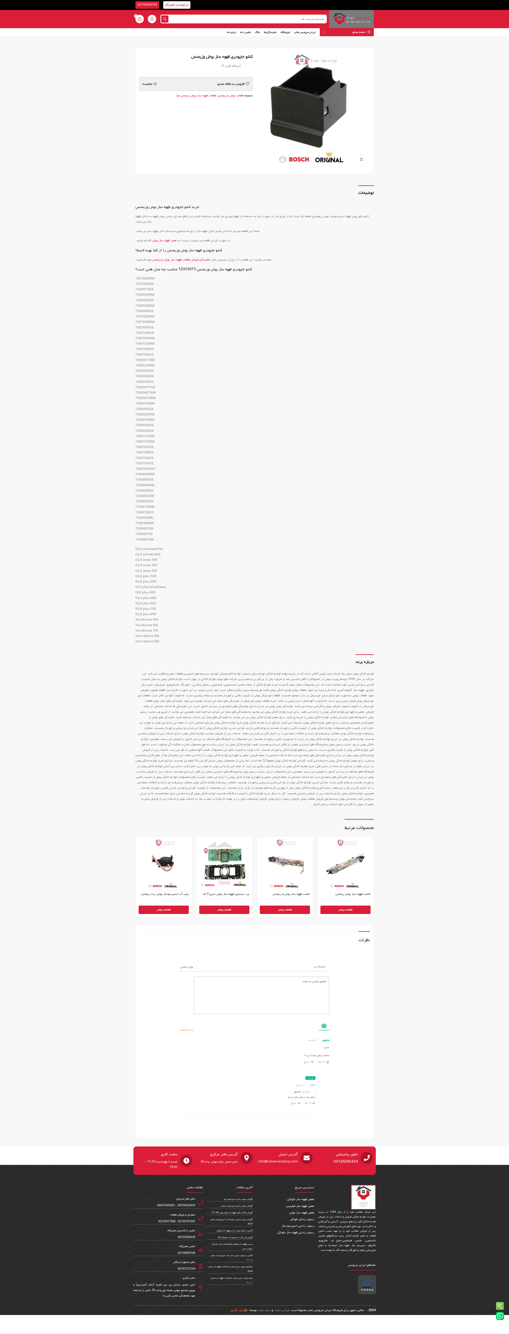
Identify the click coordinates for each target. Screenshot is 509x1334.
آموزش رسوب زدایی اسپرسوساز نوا (238, 1199)
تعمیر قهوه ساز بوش (164, 240)
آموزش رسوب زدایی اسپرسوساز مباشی (237, 1206)
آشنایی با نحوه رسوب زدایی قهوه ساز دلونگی (235, 1230)
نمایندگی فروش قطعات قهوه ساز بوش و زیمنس (181, 259)
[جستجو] (164, 19)
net (313, 1085)
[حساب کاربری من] (152, 19)
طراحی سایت (282, 1310)
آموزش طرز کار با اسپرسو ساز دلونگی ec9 (235, 1237)
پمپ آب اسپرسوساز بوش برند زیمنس (165, 894)
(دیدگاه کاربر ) (231, 66)
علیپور (297, 1091)
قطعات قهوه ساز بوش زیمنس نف (196, 95)
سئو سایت (264, 1310)
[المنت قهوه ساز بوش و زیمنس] (285, 864)
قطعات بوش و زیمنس (231, 95)
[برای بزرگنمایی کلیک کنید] (362, 159)
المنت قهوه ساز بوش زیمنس (353, 894)
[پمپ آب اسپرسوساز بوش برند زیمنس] (164, 864)
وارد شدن (187, 967)
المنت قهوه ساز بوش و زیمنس (291, 894)
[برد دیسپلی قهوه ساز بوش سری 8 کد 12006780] (224, 864)
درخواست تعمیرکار (176, 4)
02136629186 (147, 4)
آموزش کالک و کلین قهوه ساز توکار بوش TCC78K (232, 1212)
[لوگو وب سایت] (351, 19)
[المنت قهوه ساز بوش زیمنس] (345, 864)
